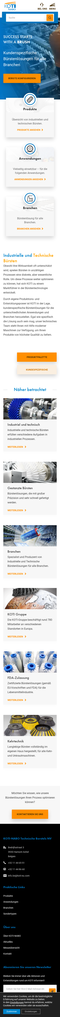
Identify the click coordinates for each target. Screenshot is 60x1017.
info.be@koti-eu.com (19, 875)
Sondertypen (9, 913)
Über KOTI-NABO (12, 936)
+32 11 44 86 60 (16, 869)
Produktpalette (37, 357)
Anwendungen (10, 901)
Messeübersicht (11, 947)
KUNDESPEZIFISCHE (37, 369)
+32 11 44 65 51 (42, 5)
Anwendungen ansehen (28, 179)
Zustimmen (11, 1011)
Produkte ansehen (28, 130)
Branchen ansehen (28, 228)
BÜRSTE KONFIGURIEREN (22, 78)
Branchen (8, 907)
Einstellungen (17, 1002)
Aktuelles (8, 941)
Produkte (8, 896)
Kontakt (7, 953)
